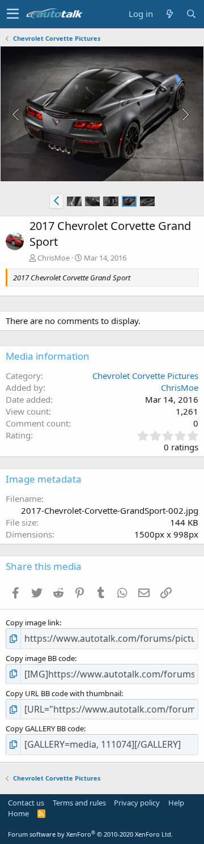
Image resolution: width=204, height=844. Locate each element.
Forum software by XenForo (90, 834)
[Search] (191, 13)
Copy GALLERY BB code (45, 728)
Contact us (26, 803)
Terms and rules (79, 803)
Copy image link (33, 622)
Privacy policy (137, 803)
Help (176, 803)
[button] (12, 14)
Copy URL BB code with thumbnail (63, 693)
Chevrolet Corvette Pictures (145, 375)
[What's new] (169, 13)
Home (18, 813)
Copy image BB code (40, 658)
